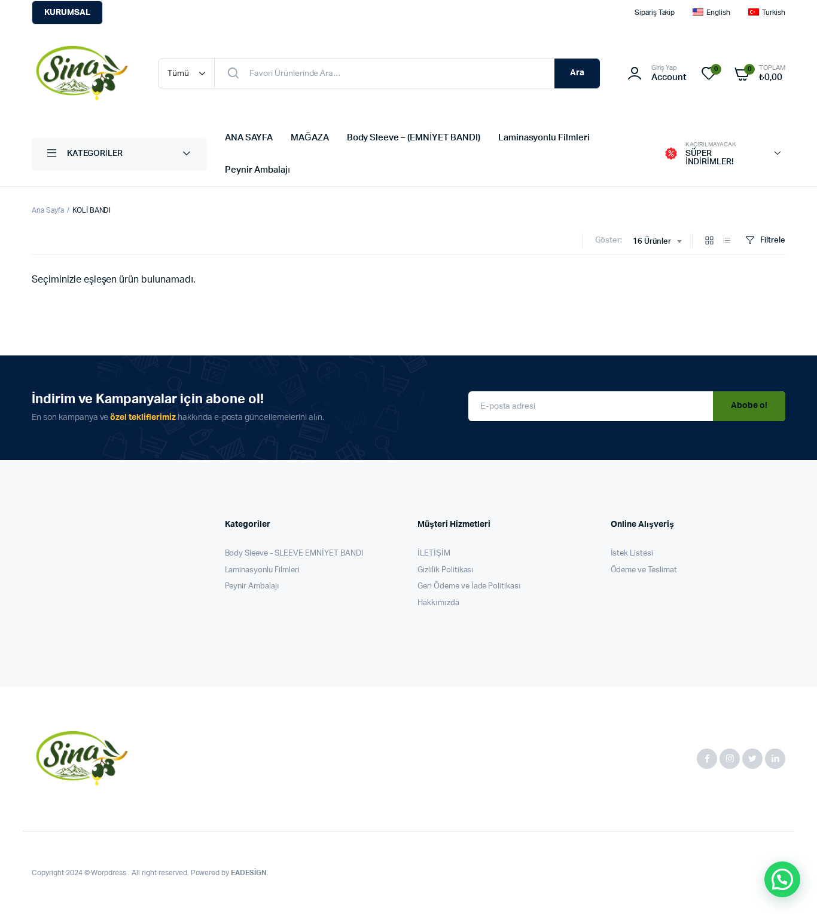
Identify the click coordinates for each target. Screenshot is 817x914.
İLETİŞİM (433, 553)
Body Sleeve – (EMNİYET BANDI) (413, 137)
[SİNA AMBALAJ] (83, 73)
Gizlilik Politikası (445, 570)
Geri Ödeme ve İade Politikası (469, 586)
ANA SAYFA (249, 137)
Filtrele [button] (772, 240)
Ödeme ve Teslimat (644, 570)
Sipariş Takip (655, 12)
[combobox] (657, 242)
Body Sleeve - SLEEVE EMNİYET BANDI (294, 553)
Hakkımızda (438, 603)
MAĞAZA (310, 137)
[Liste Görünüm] (726, 242)
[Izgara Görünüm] (709, 242)
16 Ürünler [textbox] (652, 242)
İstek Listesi (632, 553)
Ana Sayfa (48, 210)
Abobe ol (749, 405)
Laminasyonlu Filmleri (544, 137)
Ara (577, 73)
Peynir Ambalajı (257, 169)
